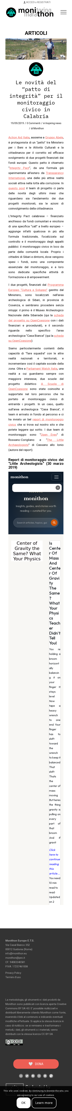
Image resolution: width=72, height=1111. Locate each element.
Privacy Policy (13, 972)
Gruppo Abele (54, 137)
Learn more (44, 1103)
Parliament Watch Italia (41, 368)
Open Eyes (49, 434)
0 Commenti (33, 123)
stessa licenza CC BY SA (38, 1034)
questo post (16, 188)
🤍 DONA (35, 1063)
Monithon (38, 128)
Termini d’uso (13, 977)
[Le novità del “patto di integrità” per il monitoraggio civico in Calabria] (36, 49)
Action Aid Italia (18, 137)
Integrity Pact (19, 168)
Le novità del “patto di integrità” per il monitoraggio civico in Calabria (36, 99)
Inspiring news (53, 123)
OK (23, 1103)
